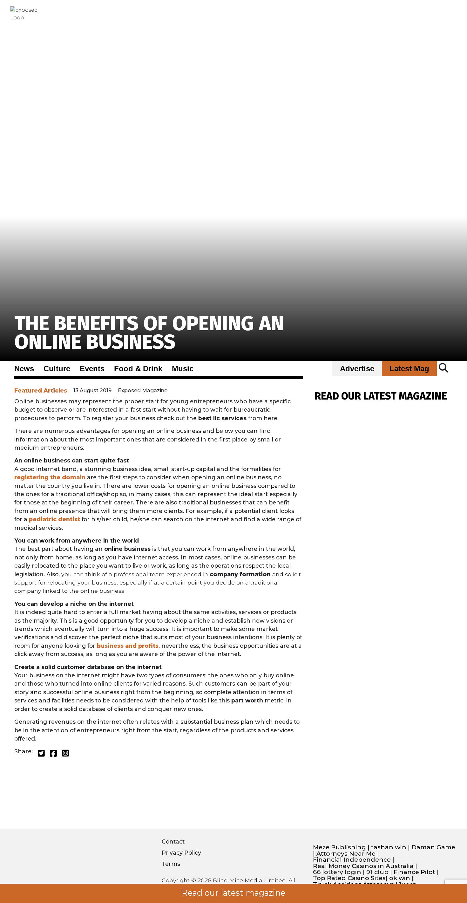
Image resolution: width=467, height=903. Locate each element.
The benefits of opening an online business (149, 332)
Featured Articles (40, 390)
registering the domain (49, 477)
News (24, 369)
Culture (57, 369)
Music (182, 369)
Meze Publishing (339, 847)
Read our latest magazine (233, 893)
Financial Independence (352, 860)
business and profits (128, 645)
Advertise (357, 369)
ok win (399, 878)
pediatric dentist (54, 519)
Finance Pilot (414, 872)
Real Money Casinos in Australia (363, 866)
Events (92, 369)
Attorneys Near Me (346, 854)
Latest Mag (409, 369)
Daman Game (433, 847)
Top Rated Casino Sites (349, 878)
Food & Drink (138, 369)
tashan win (388, 847)
